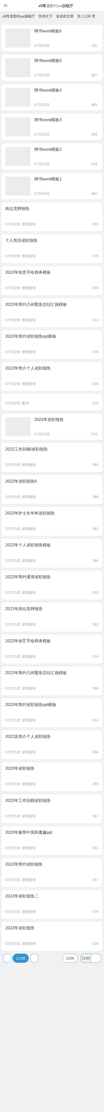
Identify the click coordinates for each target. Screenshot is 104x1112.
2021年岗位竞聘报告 (24, 609)
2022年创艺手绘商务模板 (28, 641)
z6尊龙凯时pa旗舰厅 (55, 6)
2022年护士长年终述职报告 (30, 513)
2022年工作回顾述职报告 (28, 800)
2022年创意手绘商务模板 (28, 272)
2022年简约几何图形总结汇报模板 (36, 304)
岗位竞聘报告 (17, 208)
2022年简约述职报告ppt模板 (30, 336)
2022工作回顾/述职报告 (26, 449)
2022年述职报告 (49, 419)
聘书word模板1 (48, 179)
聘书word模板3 (48, 120)
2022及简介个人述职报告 (28, 736)
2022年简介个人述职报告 (28, 368)
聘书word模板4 (48, 90)
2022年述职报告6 (21, 481)
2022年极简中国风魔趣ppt (28, 832)
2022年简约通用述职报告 (28, 577)
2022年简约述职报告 (24, 864)
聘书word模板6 (48, 31)
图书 (25, 403)
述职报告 (29, 224)
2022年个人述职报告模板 (28, 545)
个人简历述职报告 (21, 240)
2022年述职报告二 (22, 896)
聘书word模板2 (48, 149)
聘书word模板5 (48, 60)
